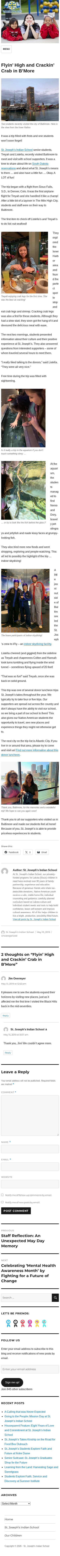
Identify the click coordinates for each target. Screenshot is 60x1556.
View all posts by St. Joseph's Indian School (34, 919)
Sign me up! (12, 1382)
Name (6, 1142)
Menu (6, 49)
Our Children (13, 1535)
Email (6, 1159)
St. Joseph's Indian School (20, 932)
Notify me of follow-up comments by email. (28, 1195)
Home (9, 1519)
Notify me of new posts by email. (22, 1202)
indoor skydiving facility (37, 644)
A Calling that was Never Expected (25, 1411)
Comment (8, 1092)
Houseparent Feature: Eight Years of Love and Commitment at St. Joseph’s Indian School (29, 1430)
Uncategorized (9, 935)
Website (6, 1177)
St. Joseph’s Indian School (17, 149)
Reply (5, 1015)
